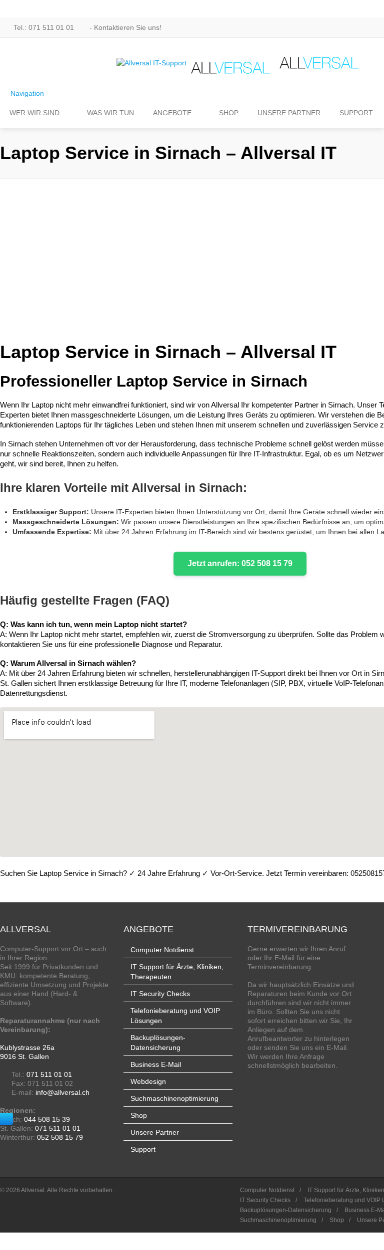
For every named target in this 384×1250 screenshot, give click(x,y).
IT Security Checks (160, 994)
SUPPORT (356, 113)
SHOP (228, 113)
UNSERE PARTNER (289, 113)
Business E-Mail (155, 1064)
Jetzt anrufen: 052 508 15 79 (240, 563)
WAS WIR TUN (110, 113)
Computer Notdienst (162, 950)
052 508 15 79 (60, 1137)
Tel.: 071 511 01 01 (44, 27)
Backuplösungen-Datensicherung (286, 1210)
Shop (138, 1115)
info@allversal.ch (63, 1092)
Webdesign (148, 1081)
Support (143, 1149)
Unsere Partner (154, 1132)
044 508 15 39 (47, 1119)
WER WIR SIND (35, 113)
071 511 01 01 (49, 1074)
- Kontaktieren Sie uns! (125, 27)
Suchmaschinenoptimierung (174, 1098)
